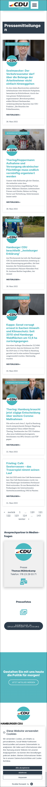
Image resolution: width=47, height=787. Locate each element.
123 (17, 515)
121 (40, 512)
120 (32, 512)
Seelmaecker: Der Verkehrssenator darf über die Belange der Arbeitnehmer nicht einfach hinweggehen (20, 77)
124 (25, 515)
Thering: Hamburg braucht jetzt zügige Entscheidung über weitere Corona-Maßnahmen (23, 414)
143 (39, 515)
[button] (34, 5)
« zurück (9, 512)
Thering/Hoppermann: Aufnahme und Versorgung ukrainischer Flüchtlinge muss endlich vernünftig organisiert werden (22, 168)
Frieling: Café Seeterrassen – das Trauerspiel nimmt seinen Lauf (22, 468)
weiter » (24, 519)
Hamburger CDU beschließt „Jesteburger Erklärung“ (22, 250)
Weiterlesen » (13, 115)
